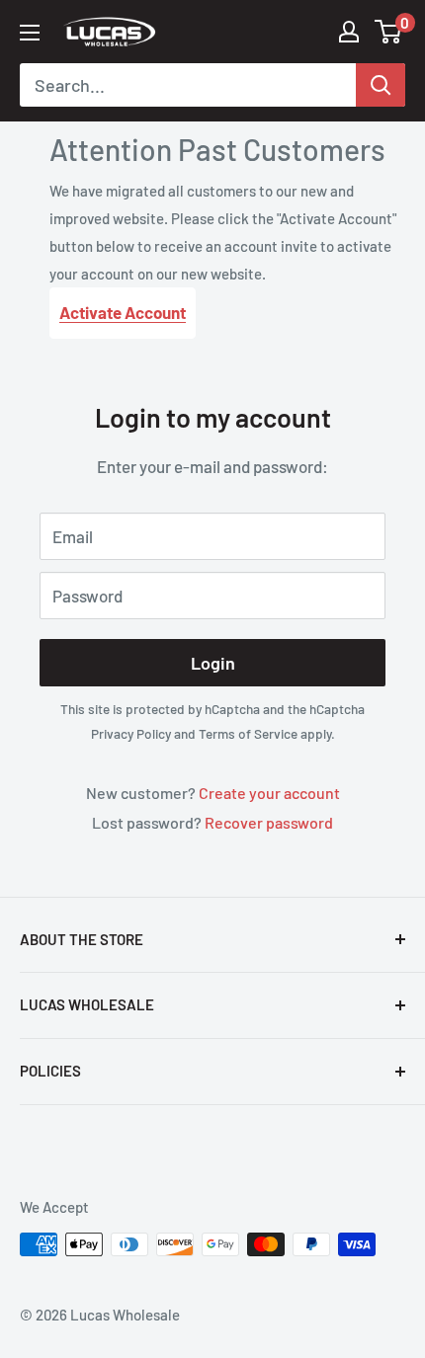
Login (213, 663)
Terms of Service (248, 733)
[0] (389, 31)
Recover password (269, 822)
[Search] (380, 85)
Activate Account (122, 312)
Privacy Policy (131, 733)
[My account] (349, 31)
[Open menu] (30, 32)
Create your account (269, 792)
